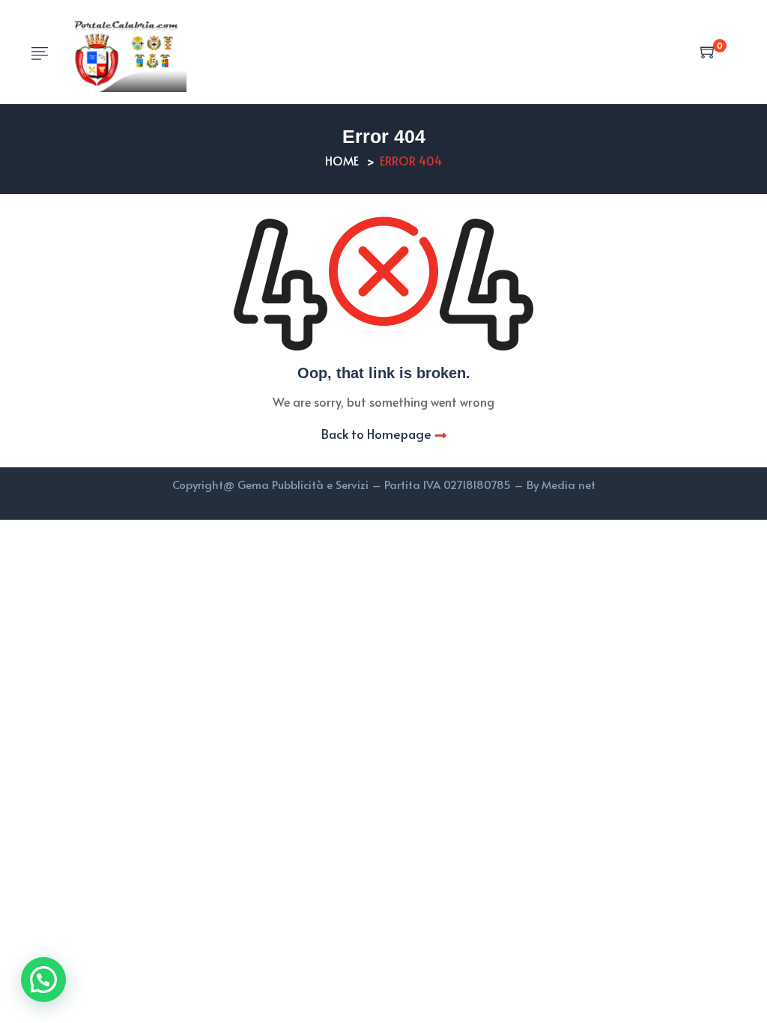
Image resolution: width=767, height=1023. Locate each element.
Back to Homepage (376, 434)
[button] (43, 979)
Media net (568, 484)
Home (342, 160)
